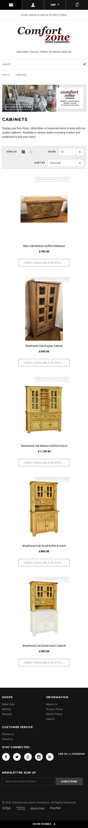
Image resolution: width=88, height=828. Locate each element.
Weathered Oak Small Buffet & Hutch (44, 545)
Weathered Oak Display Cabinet (44, 345)
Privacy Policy (54, 709)
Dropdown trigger (33, 5)
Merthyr (7, 709)
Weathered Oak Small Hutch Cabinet (44, 645)
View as (12, 151)
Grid (23, 151)
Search (50, 719)
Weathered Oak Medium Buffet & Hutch (44, 445)
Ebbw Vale (8, 704)
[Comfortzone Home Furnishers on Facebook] (6, 757)
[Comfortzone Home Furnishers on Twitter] (17, 757)
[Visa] (6, 808)
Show (52, 151)
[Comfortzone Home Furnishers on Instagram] (39, 757)
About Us (51, 704)
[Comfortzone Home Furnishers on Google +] (28, 757)
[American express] (20, 808)
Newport (7, 714)
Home (5, 74)
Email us (7, 739)
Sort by (39, 162)
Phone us (8, 734)
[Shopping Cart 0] (77, 5)
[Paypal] (55, 808)
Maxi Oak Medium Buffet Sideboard (44, 246)
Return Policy (54, 714)
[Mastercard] (38, 808)
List (31, 151)
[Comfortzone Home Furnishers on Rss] (50, 757)
